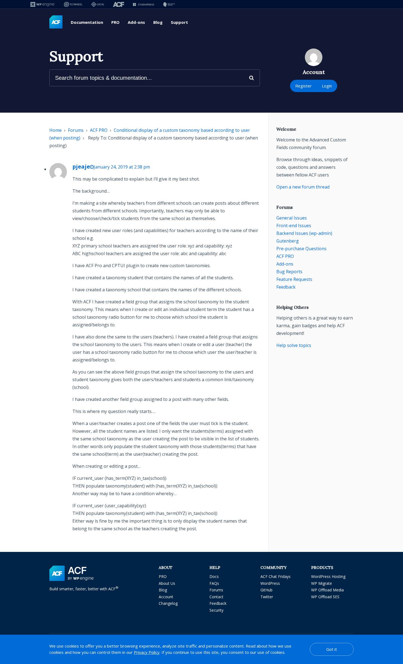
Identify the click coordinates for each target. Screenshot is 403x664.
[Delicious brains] (169, 4)
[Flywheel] (73, 4)
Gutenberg (287, 241)
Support (179, 22)
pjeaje (81, 166)
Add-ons (136, 22)
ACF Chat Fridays (275, 576)
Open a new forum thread (303, 187)
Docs (214, 576)
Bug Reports (289, 272)
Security (216, 610)
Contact (216, 596)
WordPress (270, 583)
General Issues (291, 218)
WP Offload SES (325, 596)
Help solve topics (293, 345)
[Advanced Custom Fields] (56, 22)
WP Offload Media (327, 589)
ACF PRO (98, 130)
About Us (167, 583)
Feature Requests (294, 279)
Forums (76, 130)
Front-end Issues (293, 226)
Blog (158, 22)
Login (327, 86)
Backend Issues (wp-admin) (304, 233)
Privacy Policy (147, 652)
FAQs (214, 583)
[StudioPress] (143, 4)
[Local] (98, 4)
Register (303, 86)
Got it (331, 649)
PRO (115, 22)
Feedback (286, 287)
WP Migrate (321, 583)
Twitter (266, 596)
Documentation (87, 22)
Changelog (168, 603)
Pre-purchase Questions (301, 249)
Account (166, 596)
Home (55, 130)
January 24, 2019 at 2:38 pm (122, 167)
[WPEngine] (42, 4)
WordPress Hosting (328, 576)
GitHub (266, 589)
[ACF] (119, 4)
